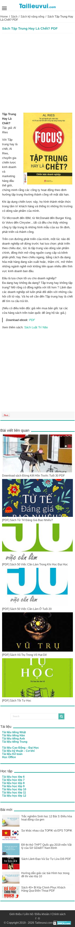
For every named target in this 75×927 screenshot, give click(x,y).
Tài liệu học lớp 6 (13, 776)
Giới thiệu (15, 914)
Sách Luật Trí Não (36, 327)
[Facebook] (36, 918)
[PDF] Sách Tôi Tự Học (16, 700)
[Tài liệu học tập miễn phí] (37, 5)
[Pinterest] (39, 918)
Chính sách (58, 914)
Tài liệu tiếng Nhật (14, 732)
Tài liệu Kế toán (12, 753)
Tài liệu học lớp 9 (13, 786)
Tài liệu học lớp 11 (14, 792)
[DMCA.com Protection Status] (62, 922)
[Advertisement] (37, 72)
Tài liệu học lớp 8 (13, 783)
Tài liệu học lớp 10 (14, 789)
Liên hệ (28, 914)
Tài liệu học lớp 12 (14, 795)
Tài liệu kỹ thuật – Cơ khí (18, 750)
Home (4, 16)
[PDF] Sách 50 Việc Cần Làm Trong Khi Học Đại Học (35, 564)
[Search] (61, 716)
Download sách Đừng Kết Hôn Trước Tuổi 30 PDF (33, 475)
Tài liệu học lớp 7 (13, 779)
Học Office (9, 757)
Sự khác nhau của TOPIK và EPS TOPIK (46, 830)
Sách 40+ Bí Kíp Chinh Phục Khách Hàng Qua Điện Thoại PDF (43, 889)
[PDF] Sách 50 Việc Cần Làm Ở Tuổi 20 (27, 608)
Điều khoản (42, 914)
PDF (32, 320)
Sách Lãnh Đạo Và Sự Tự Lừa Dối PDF (46, 858)
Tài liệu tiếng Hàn (13, 735)
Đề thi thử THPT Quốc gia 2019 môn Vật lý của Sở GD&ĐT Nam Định (46, 846)
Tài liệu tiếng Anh (13, 738)
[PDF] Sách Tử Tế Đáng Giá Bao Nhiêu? (27, 520)
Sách (14, 16)
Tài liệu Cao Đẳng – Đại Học (20, 747)
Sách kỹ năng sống (32, 16)
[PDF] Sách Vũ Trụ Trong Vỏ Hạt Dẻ (24, 654)
